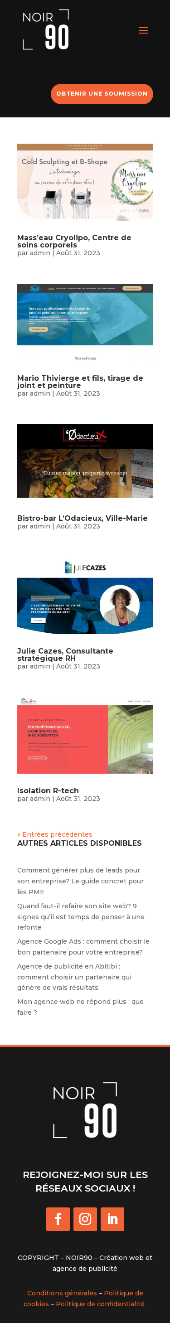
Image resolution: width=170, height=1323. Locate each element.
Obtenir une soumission (102, 93)
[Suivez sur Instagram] (85, 1219)
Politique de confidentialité (100, 1304)
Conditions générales (62, 1293)
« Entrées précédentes (54, 834)
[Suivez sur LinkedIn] (112, 1219)
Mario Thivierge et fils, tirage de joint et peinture (80, 382)
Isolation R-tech (48, 790)
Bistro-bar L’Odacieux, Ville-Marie (82, 518)
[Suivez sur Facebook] (58, 1219)
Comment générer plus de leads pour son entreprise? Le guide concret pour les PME (80, 881)
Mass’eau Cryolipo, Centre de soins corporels (74, 241)
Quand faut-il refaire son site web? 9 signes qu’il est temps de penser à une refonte (81, 917)
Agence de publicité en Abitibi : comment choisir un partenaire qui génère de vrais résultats (74, 977)
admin (40, 253)
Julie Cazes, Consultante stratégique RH (65, 655)
